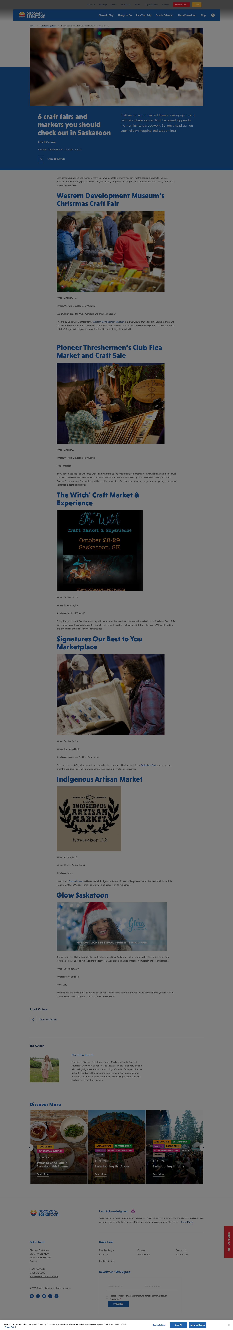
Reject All (178, 1325)
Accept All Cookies (198, 1325)
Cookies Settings (159, 1325)
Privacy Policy (10, 1327)
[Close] (229, 1325)
